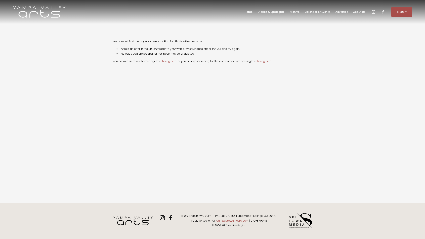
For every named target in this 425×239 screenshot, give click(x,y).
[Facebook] (383, 12)
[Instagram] (373, 12)
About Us (359, 12)
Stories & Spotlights (271, 12)
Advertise (341, 12)
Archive (294, 12)
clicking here (168, 61)
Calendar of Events (317, 12)
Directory (401, 11)
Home (249, 12)
